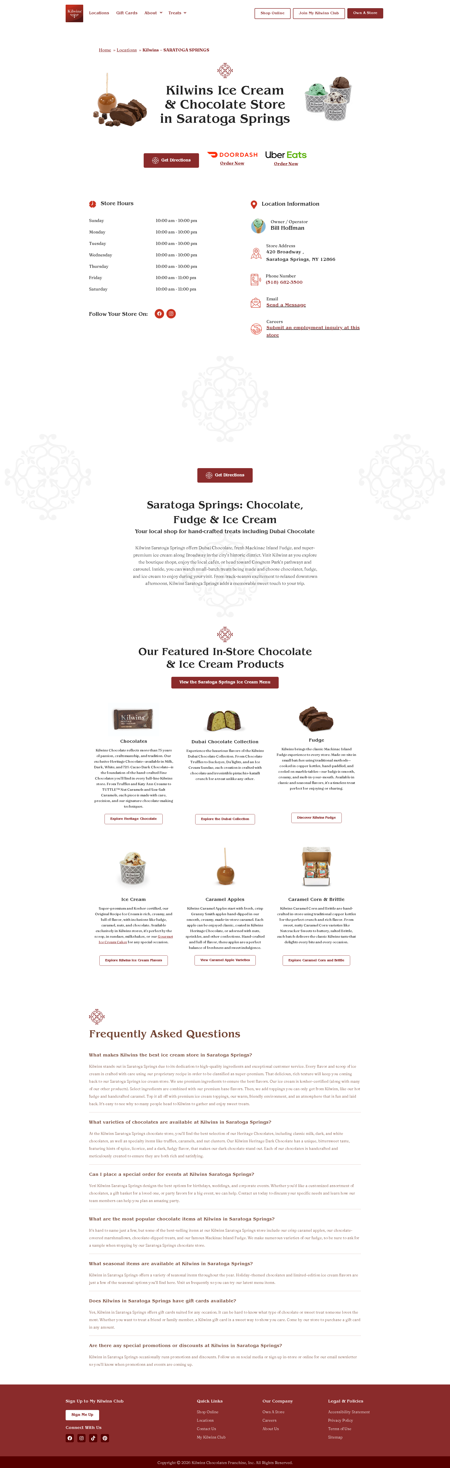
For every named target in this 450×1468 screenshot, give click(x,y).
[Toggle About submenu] (161, 13)
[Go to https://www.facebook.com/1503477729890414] (159, 313)
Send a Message (286, 305)
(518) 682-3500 (284, 282)
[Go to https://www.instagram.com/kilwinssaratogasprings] (171, 313)
